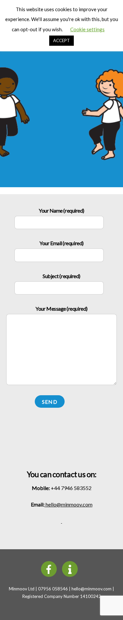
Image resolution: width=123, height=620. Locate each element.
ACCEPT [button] (61, 40)
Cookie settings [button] (87, 29)
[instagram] (71, 568)
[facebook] (50, 568)
